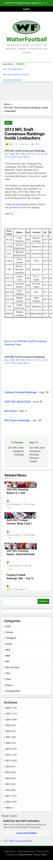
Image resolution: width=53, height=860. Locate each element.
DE (46, 153)
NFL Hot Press (13, 667)
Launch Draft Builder (26, 833)
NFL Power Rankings (17, 420)
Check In (20, 64)
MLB (8, 650)
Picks (8, 679)
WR (23, 153)
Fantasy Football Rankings (21, 392)
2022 (8, 731)
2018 (8, 755)
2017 (8, 760)
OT (33, 153)
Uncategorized (12, 691)
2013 (8, 784)
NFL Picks (11, 410)
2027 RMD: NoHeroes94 (15, 841)
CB (24, 157)
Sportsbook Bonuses (12, 80)
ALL (7, 153)
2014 (8, 778)
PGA (8, 673)
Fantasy (9, 632)
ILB (19, 157)
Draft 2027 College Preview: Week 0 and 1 (23, 3)
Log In (26, 9)
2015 (8, 772)
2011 (8, 796)
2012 (8, 790)
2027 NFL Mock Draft (12, 69)
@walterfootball (17, 207)
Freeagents (11, 638)
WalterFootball (26, 39)
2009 (8, 807)
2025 (8, 713)
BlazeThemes (26, 854)
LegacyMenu (7, 64)
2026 (8, 708)
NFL (8, 661)
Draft (8, 122)
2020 (8, 743)
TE (28, 153)
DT (7, 157)
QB (12, 153)
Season (9, 685)
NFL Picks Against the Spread (16, 74)
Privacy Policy (39, 854)
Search (43, 601)
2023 (8, 725)
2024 (8, 719)
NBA (8, 655)
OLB (13, 157)
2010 (8, 802)
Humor (9, 644)
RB (17, 153)
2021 (8, 737)
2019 (8, 749)
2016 (8, 766)
